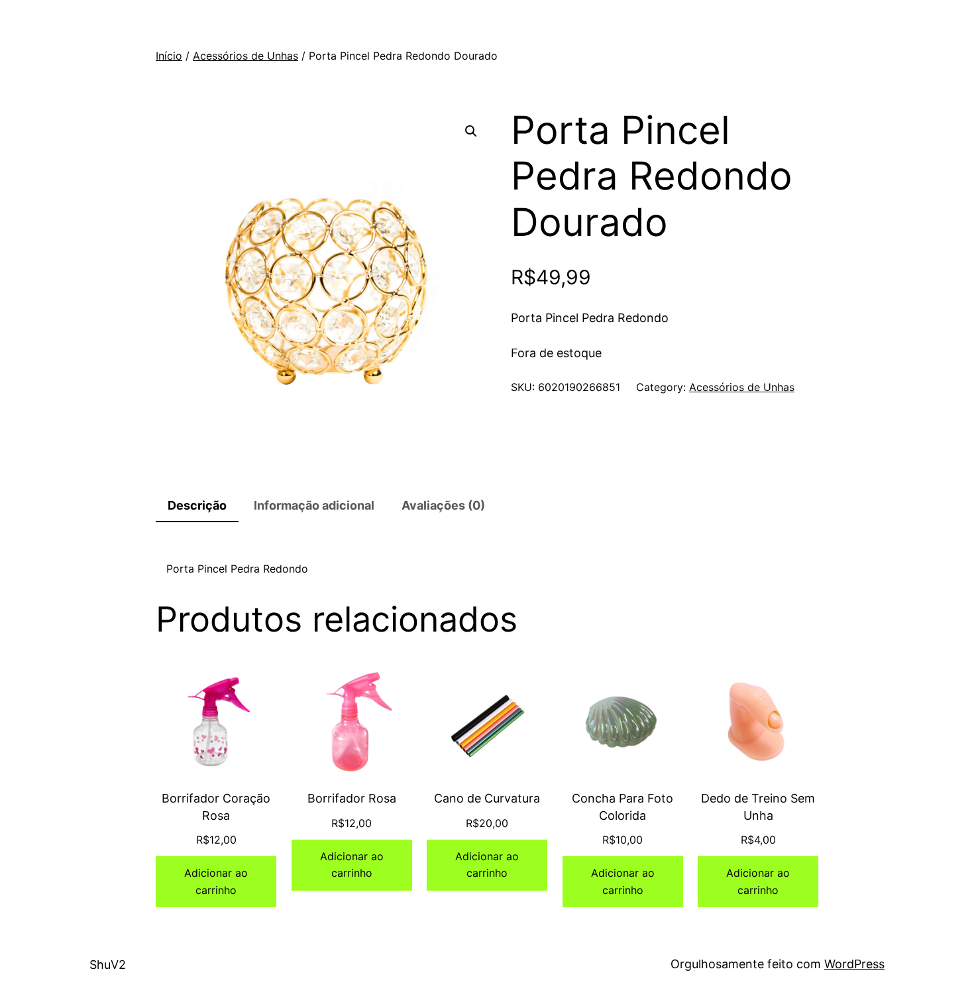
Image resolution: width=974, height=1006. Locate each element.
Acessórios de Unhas (245, 55)
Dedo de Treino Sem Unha (758, 806)
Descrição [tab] (197, 505)
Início (169, 55)
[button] (471, 131)
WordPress (854, 964)
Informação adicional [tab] (314, 505)
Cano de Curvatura (487, 798)
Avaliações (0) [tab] (443, 505)
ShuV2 (107, 965)
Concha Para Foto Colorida (622, 806)
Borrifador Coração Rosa (216, 806)
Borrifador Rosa (351, 798)
